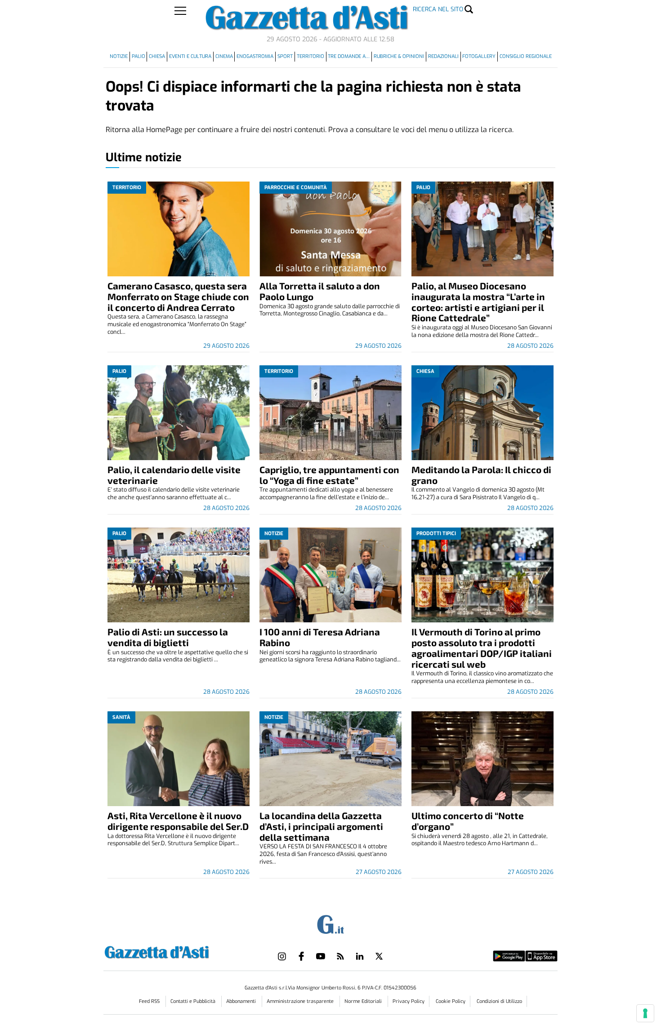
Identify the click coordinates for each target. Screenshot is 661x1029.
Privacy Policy (408, 1001)
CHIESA (157, 56)
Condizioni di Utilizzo (499, 1001)
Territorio (310, 56)
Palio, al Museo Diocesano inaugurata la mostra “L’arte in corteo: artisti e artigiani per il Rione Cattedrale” (478, 302)
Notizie (119, 56)
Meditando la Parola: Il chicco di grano (481, 475)
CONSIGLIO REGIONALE (526, 56)
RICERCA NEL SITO (438, 9)
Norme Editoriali (363, 1001)
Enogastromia (255, 56)
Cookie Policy (450, 1001)
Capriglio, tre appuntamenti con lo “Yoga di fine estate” (329, 475)
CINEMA (224, 56)
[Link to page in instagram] (282, 956)
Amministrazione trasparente (301, 1001)
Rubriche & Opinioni (399, 56)
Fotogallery (479, 56)
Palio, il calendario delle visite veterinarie (174, 475)
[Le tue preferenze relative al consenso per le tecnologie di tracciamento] (645, 1013)
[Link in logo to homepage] (179, 951)
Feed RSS (150, 1001)
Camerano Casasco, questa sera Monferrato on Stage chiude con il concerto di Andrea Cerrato (178, 296)
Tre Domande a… (349, 56)
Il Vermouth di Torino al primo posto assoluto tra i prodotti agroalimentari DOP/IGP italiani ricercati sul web (481, 648)
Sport (285, 56)
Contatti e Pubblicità (193, 1001)
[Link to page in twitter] (379, 956)
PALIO (138, 56)
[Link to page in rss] (340, 956)
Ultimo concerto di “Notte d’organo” (467, 821)
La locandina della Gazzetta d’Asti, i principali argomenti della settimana (321, 826)
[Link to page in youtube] (321, 956)
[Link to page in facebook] (301, 956)
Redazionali (443, 56)
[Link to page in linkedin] (360, 956)
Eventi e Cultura (190, 56)
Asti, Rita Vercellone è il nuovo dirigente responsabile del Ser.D (178, 821)
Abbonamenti (241, 1001)
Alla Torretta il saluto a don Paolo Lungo (319, 291)
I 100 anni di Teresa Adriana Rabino (319, 637)
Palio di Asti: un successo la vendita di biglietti (167, 637)
